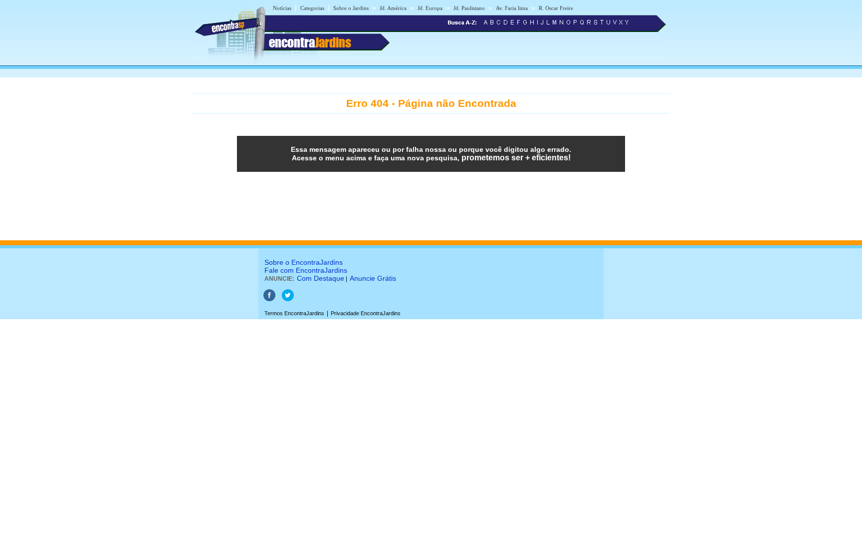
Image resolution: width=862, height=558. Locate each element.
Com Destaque (320, 278)
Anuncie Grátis (373, 278)
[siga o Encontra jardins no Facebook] (269, 299)
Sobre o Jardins (351, 8)
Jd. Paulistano (469, 8)
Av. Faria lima (512, 8)
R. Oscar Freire (556, 8)
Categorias (312, 8)
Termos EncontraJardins (294, 313)
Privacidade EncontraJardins (366, 313)
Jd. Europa (430, 8)
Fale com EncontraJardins (305, 270)
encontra (310, 42)
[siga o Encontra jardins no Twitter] (288, 299)
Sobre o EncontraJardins (303, 262)
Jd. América (393, 8)
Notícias (282, 8)
